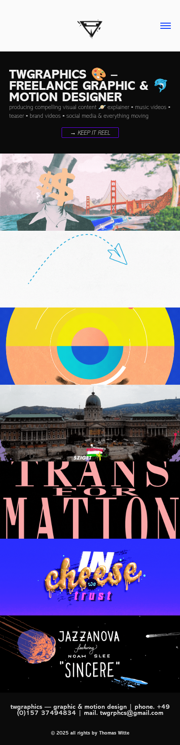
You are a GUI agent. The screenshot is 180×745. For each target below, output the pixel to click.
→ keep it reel (90, 133)
